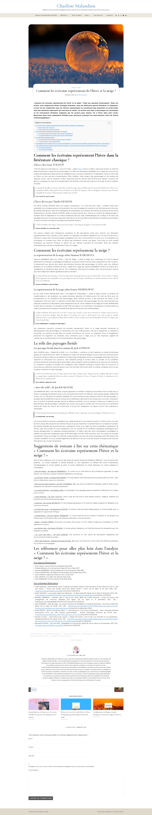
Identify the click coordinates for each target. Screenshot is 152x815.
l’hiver (79, 169)
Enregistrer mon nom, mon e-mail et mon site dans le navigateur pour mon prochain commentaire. (61, 766)
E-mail (31, 747)
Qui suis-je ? (98, 15)
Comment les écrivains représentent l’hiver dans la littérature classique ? (60, 125)
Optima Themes (43, 811)
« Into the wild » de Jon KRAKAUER (49, 141)
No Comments (76, 640)
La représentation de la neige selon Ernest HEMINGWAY (56, 135)
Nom (30, 738)
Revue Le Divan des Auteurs (46, 15)
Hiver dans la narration (36, 633)
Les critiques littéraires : (46, 149)
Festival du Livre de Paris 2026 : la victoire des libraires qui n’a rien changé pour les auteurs (42, 714)
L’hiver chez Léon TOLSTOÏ (46, 127)
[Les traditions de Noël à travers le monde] (120, 689)
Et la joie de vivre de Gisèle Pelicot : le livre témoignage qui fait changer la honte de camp (75, 714)
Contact (109, 15)
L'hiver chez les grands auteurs (71, 633)
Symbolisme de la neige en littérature (61, 636)
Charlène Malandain (76, 6)
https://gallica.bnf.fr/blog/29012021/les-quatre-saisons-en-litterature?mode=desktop (64, 595)
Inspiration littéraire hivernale (53, 633)
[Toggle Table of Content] (108, 122)
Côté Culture (76, 87)
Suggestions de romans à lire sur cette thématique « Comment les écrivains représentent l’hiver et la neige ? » (73, 143)
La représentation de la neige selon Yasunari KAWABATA (56, 133)
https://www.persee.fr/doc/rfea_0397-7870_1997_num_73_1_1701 (57, 615)
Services (63, 15)
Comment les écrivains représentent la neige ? (52, 131)
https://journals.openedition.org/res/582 (49, 591)
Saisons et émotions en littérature (39, 636)
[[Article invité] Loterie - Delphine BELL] (32, 689)
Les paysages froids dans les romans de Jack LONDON (55, 139)
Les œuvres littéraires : (45, 147)
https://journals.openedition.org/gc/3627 (49, 625)
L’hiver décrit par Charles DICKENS (49, 129)
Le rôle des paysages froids (45, 137)
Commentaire (33, 770)
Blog (87, 15)
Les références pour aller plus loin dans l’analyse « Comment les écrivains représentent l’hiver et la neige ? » (72, 145)
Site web (31, 756)
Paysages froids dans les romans (103, 633)
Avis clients (77, 15)
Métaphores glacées (87, 633)
